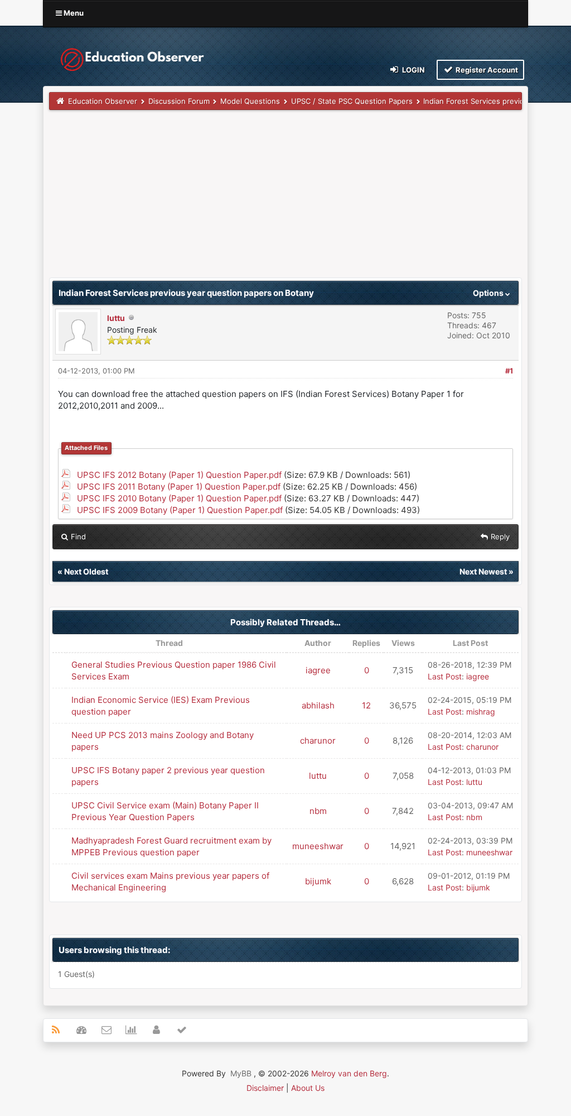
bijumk (318, 881)
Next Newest (483, 571)
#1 (509, 370)
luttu (116, 318)
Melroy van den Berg (349, 1073)
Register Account (486, 69)
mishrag (480, 711)
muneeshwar (317, 846)
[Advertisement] (285, 199)
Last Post (445, 676)
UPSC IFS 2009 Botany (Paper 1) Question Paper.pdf (180, 510)
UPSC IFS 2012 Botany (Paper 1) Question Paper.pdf (179, 475)
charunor (318, 740)
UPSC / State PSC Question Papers (352, 101)
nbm (318, 811)
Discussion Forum (179, 101)
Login (412, 69)
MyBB (240, 1073)
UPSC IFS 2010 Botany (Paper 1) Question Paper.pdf (179, 498)
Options (489, 293)
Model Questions (250, 101)
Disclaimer (265, 1088)
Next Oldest (86, 571)
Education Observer (102, 101)
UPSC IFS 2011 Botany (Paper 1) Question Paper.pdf (178, 486)
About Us (308, 1088)
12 (366, 705)
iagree (318, 670)
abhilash (318, 705)
